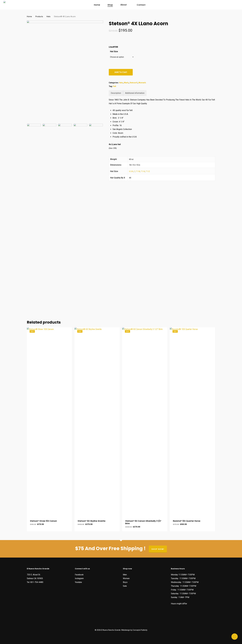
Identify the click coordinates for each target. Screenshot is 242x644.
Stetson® (134, 83)
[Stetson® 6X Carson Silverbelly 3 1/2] (144, 421)
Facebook (79, 574)
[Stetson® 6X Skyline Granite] (97, 421)
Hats (48, 16)
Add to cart (120, 72)
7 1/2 (148, 171)
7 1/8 (138, 171)
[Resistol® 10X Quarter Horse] (192, 421)
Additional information (134, 93)
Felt (114, 86)
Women (126, 578)
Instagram (79, 578)
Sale (125, 586)
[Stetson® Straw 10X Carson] (49, 421)
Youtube (78, 582)
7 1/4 (143, 171)
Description (116, 93)
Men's (126, 83)
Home (29, 16)
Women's (142, 83)
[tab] (116, 93)
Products (39, 16)
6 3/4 (131, 171)
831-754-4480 (36, 582)
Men (125, 574)
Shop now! (158, 549)
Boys (125, 582)
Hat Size (114, 51)
